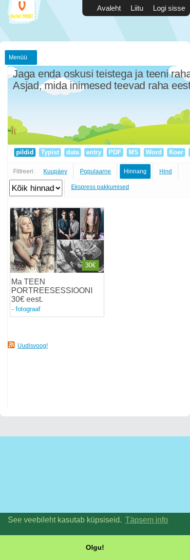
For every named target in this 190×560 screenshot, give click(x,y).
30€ (90, 265)
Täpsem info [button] (146, 520)
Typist (50, 152)
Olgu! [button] (95, 547)
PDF (115, 152)
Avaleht (109, 8)
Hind (165, 171)
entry (93, 152)
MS (133, 152)
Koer (176, 152)
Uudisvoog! (33, 345)
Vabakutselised (29, 20)
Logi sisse (169, 8)
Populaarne (95, 171)
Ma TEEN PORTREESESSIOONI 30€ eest (52, 290)
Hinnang (135, 171)
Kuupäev (55, 171)
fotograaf (28, 309)
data (72, 152)
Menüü (18, 57)
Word (154, 152)
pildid (25, 152)
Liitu (137, 8)
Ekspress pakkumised (100, 187)
